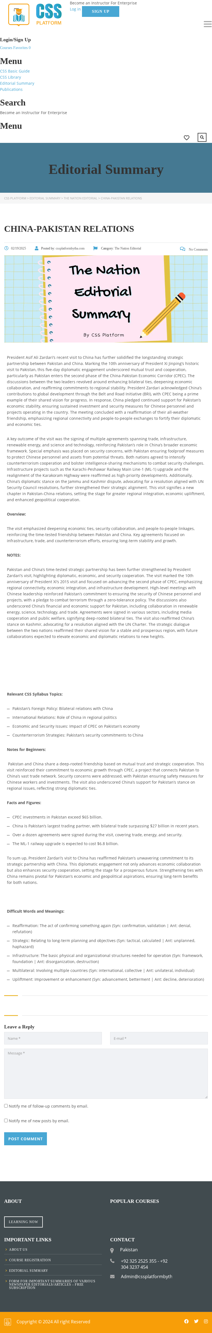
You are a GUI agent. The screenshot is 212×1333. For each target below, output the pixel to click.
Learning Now (23, 1222)
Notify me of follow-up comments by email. (48, 1106)
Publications (11, 89)
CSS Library (10, 77)
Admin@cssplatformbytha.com (153, 1276)
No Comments (198, 249)
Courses (6, 48)
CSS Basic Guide (15, 71)
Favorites (22, 48)
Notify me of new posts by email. (39, 1120)
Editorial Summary (17, 83)
